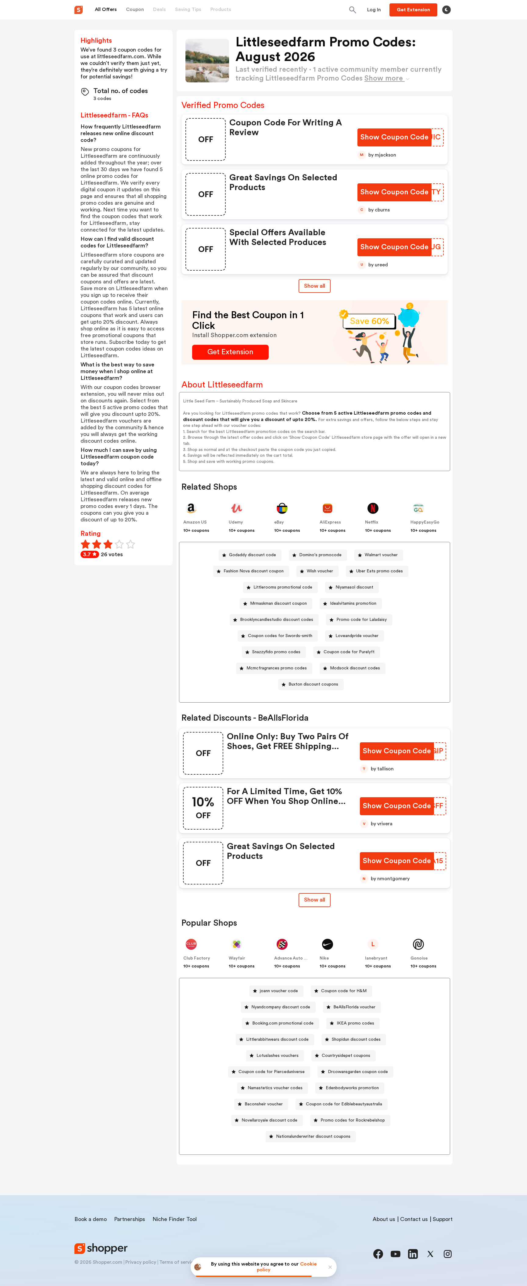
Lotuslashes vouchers (277, 1056)
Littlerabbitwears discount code (277, 1039)
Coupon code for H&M (344, 991)
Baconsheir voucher (264, 1104)
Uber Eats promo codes (379, 571)
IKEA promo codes (355, 1023)
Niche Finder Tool (174, 1219)
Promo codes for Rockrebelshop (353, 1120)
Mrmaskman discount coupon (278, 603)
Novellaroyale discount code (269, 1120)
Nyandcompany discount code (280, 1007)
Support (443, 1219)
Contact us (414, 1219)
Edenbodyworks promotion (352, 1088)
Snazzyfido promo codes (276, 652)
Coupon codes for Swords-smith (280, 636)
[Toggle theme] (446, 9)
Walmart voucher (381, 555)
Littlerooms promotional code (282, 587)
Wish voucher (320, 571)
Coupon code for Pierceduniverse (271, 1072)
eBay (279, 522)
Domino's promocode (320, 555)
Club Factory (196, 958)
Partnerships (129, 1219)
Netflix (371, 522)
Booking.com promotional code (283, 1023)
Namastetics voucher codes (275, 1088)
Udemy (236, 522)
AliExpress (330, 522)
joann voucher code (279, 991)
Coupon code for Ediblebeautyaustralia (344, 1104)
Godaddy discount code (252, 555)
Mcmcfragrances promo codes (276, 668)
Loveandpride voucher (356, 636)
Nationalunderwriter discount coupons (313, 1136)
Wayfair (237, 958)
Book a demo (90, 1219)
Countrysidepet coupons (346, 1056)
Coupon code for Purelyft (349, 652)
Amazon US (195, 522)
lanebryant (376, 958)
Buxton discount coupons (313, 684)
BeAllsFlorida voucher (354, 1007)
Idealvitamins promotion (353, 603)
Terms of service (177, 1262)
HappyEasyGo (424, 522)
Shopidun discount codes (356, 1039)
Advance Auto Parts (294, 958)
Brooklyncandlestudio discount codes (276, 620)
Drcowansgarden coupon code (358, 1072)
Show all (314, 286)
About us (384, 1219)
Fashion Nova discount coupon (254, 571)
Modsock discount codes (355, 668)
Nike (324, 958)
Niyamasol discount (354, 587)
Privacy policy (140, 1262)
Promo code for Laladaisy (361, 620)
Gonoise (419, 958)
